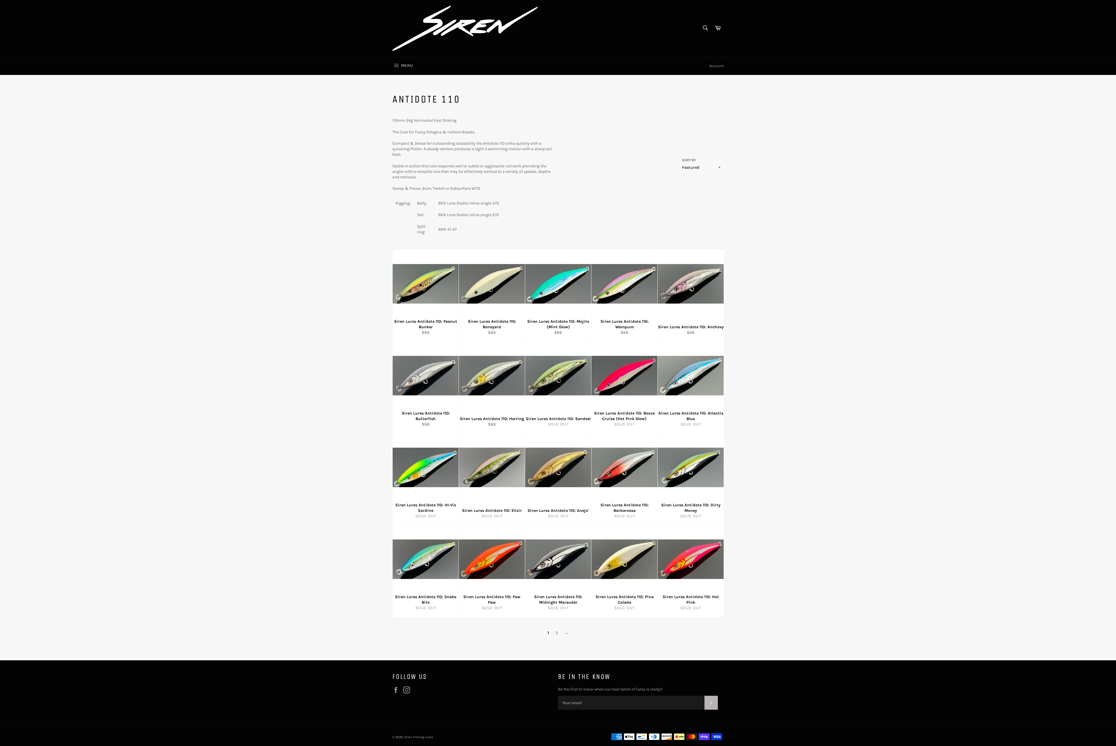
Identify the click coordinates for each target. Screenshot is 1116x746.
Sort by (689, 160)
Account (716, 66)
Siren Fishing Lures (418, 737)
